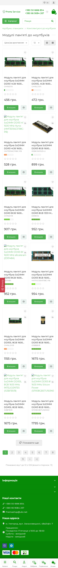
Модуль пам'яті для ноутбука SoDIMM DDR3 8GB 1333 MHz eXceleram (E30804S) (43, 210)
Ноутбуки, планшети (12, 28)
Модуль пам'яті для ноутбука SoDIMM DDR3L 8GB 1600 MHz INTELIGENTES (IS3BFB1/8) (15, 404)
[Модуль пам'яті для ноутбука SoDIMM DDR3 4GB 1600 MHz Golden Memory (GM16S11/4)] (15, 62)
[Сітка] (47, 42)
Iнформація (9, 480)
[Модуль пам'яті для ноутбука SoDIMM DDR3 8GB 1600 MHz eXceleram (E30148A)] (15, 256)
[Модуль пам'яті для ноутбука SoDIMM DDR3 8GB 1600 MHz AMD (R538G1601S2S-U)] (43, 126)
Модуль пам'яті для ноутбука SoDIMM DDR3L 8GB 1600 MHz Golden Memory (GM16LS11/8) (15, 339)
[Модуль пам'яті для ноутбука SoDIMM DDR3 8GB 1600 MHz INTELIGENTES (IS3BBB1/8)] (43, 320)
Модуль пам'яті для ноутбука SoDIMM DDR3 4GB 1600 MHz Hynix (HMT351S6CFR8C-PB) (15, 145)
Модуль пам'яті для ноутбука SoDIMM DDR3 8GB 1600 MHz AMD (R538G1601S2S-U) (43, 145)
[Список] (53, 42)
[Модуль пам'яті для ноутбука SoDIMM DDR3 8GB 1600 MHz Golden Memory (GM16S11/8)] (15, 191)
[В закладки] (25, 52)
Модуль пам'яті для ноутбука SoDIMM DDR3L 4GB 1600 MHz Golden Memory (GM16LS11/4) (43, 80)
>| (37, 459)
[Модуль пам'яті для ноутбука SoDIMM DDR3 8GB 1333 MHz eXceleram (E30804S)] (43, 191)
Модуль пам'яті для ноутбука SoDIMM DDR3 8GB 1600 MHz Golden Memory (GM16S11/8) (15, 210)
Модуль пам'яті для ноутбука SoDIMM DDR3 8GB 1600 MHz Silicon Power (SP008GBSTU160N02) (43, 404)
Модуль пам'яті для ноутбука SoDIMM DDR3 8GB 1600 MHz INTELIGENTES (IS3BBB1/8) (43, 339)
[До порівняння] (25, 58)
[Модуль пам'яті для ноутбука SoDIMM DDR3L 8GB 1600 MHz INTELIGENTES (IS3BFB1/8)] (15, 385)
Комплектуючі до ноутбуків (41, 28)
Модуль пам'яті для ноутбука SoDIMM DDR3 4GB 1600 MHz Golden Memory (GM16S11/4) (15, 80)
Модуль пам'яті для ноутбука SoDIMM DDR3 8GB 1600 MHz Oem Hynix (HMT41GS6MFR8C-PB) (43, 274)
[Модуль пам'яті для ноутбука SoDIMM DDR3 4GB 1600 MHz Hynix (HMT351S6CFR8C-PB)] (15, 126)
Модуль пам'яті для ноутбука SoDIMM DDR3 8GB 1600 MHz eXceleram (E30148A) (15, 274)
